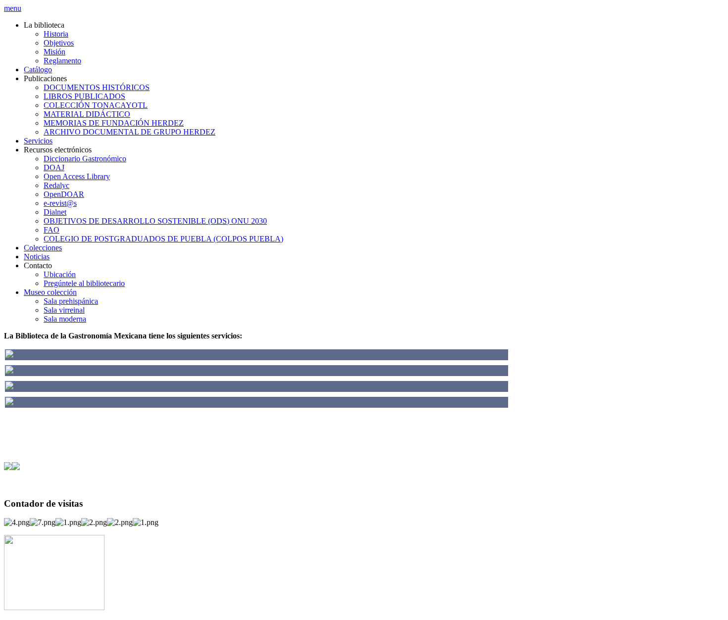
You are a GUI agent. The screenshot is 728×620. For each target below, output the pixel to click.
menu (12, 8)
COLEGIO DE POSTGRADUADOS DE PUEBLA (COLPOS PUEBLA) (163, 239)
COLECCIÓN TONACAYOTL (96, 105)
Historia (56, 34)
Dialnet (55, 212)
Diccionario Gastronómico (85, 158)
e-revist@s (60, 203)
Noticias (37, 256)
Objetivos (59, 43)
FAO (51, 230)
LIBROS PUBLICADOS (84, 96)
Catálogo (38, 69)
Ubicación (60, 274)
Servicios (38, 141)
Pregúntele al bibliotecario (84, 283)
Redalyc (56, 185)
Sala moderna (65, 319)
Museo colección (50, 292)
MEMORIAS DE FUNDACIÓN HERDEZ (114, 123)
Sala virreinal (64, 310)
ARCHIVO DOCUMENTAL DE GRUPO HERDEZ (129, 132)
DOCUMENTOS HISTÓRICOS (97, 87)
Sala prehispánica (71, 301)
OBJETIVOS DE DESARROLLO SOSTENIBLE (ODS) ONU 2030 (155, 221)
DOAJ (54, 167)
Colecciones (43, 247)
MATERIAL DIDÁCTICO (87, 114)
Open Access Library (77, 176)
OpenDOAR (64, 194)
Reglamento (62, 60)
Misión (54, 52)
